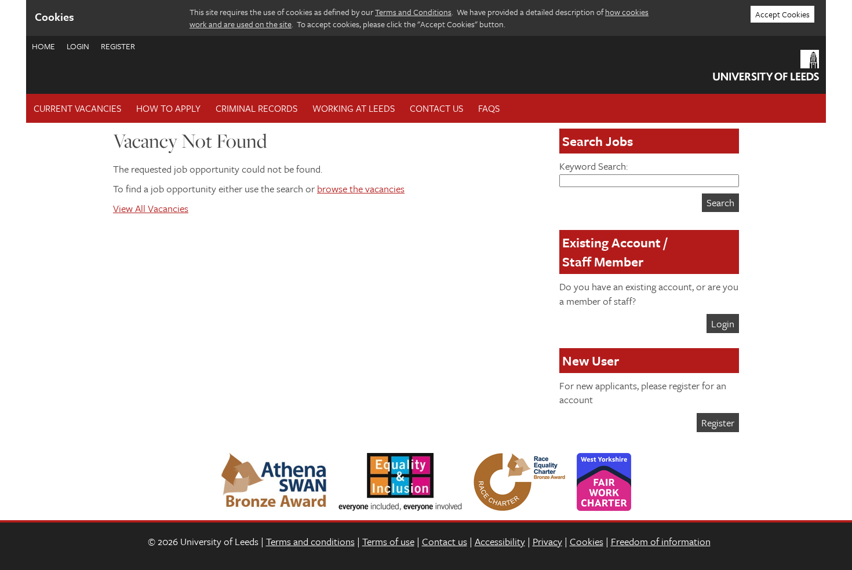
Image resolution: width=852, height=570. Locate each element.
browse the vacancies (361, 188)
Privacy (547, 541)
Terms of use (388, 541)
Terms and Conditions (413, 12)
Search (720, 202)
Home (43, 46)
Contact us (444, 541)
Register (118, 46)
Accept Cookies (782, 14)
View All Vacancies (150, 208)
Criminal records (256, 108)
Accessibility (500, 541)
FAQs (489, 108)
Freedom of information (661, 541)
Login (78, 46)
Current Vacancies (77, 108)
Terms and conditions (310, 541)
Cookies (586, 541)
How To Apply (168, 108)
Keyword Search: (593, 166)
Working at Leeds (353, 108)
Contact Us (436, 108)
